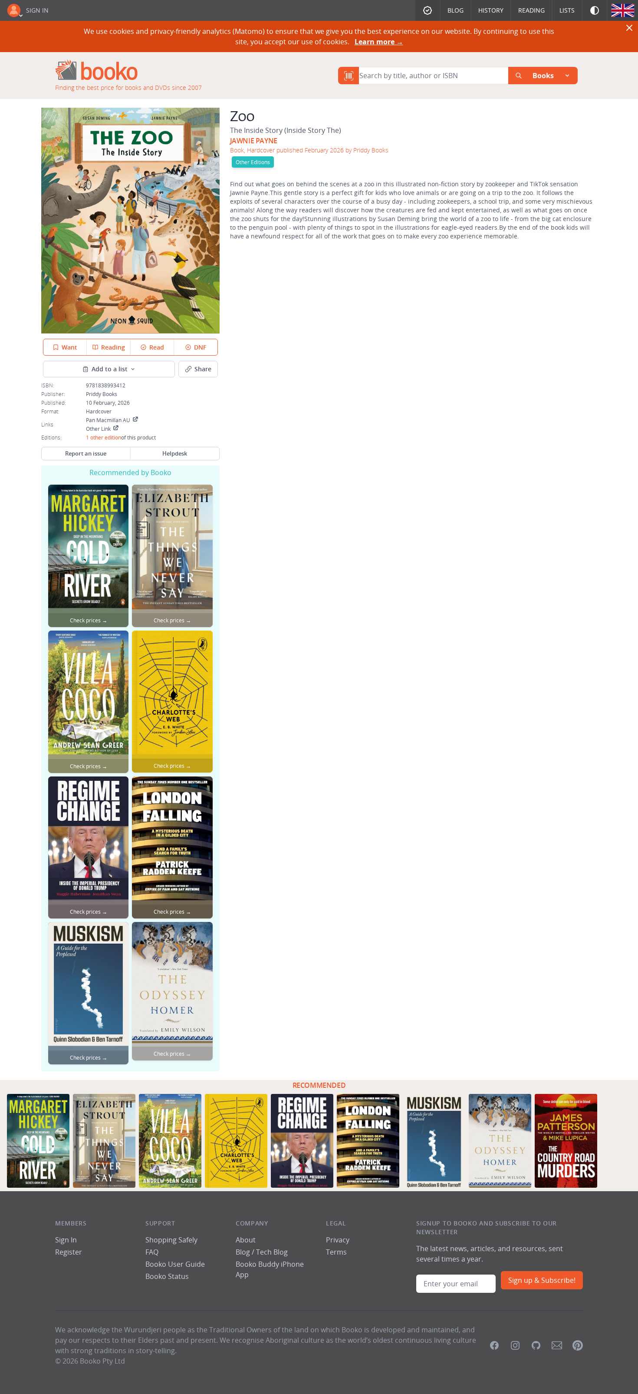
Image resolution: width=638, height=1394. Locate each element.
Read (156, 347)
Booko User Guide (175, 1264)
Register (68, 1252)
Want (69, 347)
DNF (200, 347)
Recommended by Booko (130, 472)
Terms (336, 1252)
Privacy (337, 1240)
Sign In (37, 10)
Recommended (319, 1085)
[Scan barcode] (348, 75)
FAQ (151, 1252)
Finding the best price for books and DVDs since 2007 (128, 87)
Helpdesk (174, 453)
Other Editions (253, 162)
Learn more (379, 41)
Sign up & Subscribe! (542, 1280)
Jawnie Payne (253, 140)
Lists (567, 10)
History (490, 10)
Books (543, 75)
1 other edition (103, 437)
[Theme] (594, 10)
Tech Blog (272, 1252)
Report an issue (85, 453)
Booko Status (167, 1276)
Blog (455, 10)
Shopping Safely (171, 1240)
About (246, 1240)
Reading (531, 10)
